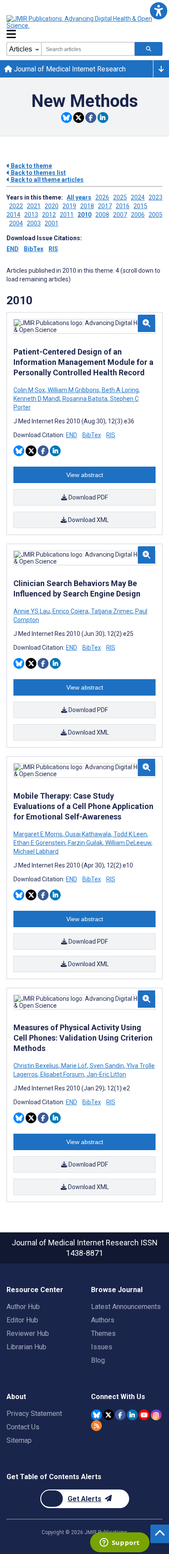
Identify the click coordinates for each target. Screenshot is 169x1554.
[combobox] (88, 49)
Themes (103, 1333)
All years (79, 197)
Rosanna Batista (85, 398)
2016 (123, 206)
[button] (158, 10)
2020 (51, 206)
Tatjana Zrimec (112, 611)
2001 (51, 223)
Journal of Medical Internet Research (69, 69)
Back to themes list (38, 172)
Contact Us (22, 1427)
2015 (140, 206)
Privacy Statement (34, 1413)
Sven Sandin (106, 1065)
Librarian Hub (26, 1347)
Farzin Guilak (85, 842)
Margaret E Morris (38, 834)
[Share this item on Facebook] (90, 117)
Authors (102, 1320)
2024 (138, 197)
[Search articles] (148, 49)
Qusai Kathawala (88, 834)
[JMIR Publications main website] (80, 22)
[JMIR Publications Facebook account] (120, 1414)
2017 (105, 206)
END (12, 248)
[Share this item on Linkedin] (103, 117)
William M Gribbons (73, 390)
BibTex (33, 248)
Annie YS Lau (32, 611)
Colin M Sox (29, 390)
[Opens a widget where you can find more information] (120, 1543)
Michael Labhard (35, 851)
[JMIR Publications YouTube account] (144, 1414)
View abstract (84, 474)
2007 (120, 214)
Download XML (88, 519)
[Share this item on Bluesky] (66, 117)
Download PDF (87, 497)
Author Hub (23, 1307)
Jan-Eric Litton (105, 1074)
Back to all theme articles (47, 179)
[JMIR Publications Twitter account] (108, 1414)
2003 (34, 223)
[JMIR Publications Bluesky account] (96, 1414)
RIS (53, 248)
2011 (67, 214)
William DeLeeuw (128, 842)
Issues (101, 1347)
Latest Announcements (126, 1307)
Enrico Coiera (70, 611)
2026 (102, 197)
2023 (155, 197)
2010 (84, 214)
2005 (155, 214)
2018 (87, 206)
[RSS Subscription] (96, 1425)
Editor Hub (22, 1320)
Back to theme (31, 165)
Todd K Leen (130, 834)
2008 (102, 214)
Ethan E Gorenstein (40, 842)
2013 (31, 214)
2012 (49, 214)
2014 (13, 214)
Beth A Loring (120, 390)
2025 (120, 197)
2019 (69, 206)
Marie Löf (74, 1065)
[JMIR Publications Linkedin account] (132, 1414)
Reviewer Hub (27, 1333)
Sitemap (19, 1440)
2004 (16, 223)
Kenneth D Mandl (37, 398)
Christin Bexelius (36, 1065)
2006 (138, 214)
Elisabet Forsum (62, 1074)
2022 (16, 206)
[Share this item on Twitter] (78, 117)
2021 (34, 206)
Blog (98, 1360)
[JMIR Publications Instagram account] (156, 1414)
